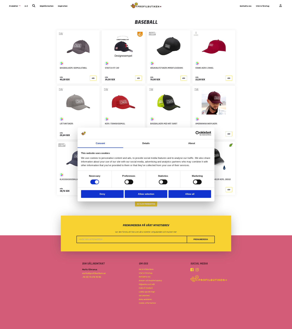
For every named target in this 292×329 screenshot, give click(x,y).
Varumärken (144, 296)
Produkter (14, 6)
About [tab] (191, 143)
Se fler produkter (146, 204)
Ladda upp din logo (147, 292)
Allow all (189, 194)
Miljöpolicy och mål (147, 284)
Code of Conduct (146, 288)
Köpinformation (46, 6)
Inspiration (62, 6)
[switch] (129, 181)
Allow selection (146, 194)
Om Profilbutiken (146, 269)
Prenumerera (200, 239)
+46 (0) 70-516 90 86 (91, 277)
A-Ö (26, 6)
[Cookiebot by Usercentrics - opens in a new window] (197, 133)
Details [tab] (146, 143)
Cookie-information (147, 303)
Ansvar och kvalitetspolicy (150, 281)
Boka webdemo (145, 299)
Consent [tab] (100, 143)
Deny (102, 194)
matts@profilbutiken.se (94, 273)
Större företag (262, 6)
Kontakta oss (245, 6)
